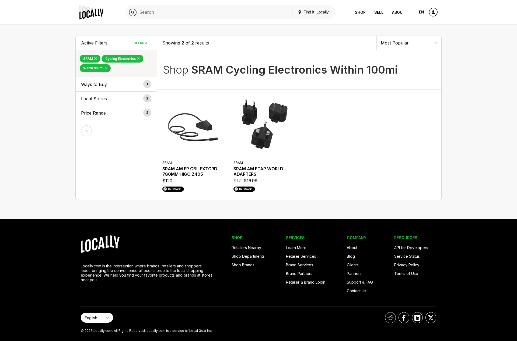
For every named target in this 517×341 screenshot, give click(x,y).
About (398, 12)
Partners (354, 273)
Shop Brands (243, 265)
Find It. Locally (315, 12)
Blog (351, 256)
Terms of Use (406, 273)
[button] (116, 84)
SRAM (88, 59)
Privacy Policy (406, 265)
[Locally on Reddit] (390, 317)
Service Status (407, 256)
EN (421, 12)
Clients (353, 265)
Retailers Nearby (246, 247)
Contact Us (356, 290)
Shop (360, 12)
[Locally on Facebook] (404, 317)
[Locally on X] (430, 317)
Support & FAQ (360, 282)
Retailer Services (301, 256)
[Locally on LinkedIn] (417, 317)
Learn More (296, 247)
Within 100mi (93, 68)
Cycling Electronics (121, 59)
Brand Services (299, 265)
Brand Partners (299, 273)
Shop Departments (248, 256)
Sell (378, 12)
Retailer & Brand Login (305, 282)
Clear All (142, 43)
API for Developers (411, 247)
